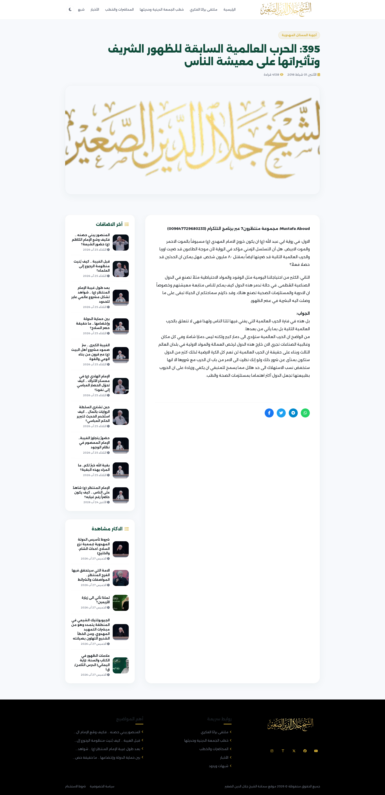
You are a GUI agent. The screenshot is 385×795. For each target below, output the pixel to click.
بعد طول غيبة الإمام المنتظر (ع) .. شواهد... (107, 749)
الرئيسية (229, 9)
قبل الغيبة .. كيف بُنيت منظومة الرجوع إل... (107, 740)
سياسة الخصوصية (102, 786)
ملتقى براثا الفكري (203, 9)
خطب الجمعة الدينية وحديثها (162, 9)
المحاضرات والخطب (119, 9)
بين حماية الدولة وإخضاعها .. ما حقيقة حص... (106, 757)
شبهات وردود (218, 766)
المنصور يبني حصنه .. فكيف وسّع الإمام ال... (107, 732)
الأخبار (95, 9)
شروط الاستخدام (75, 786)
